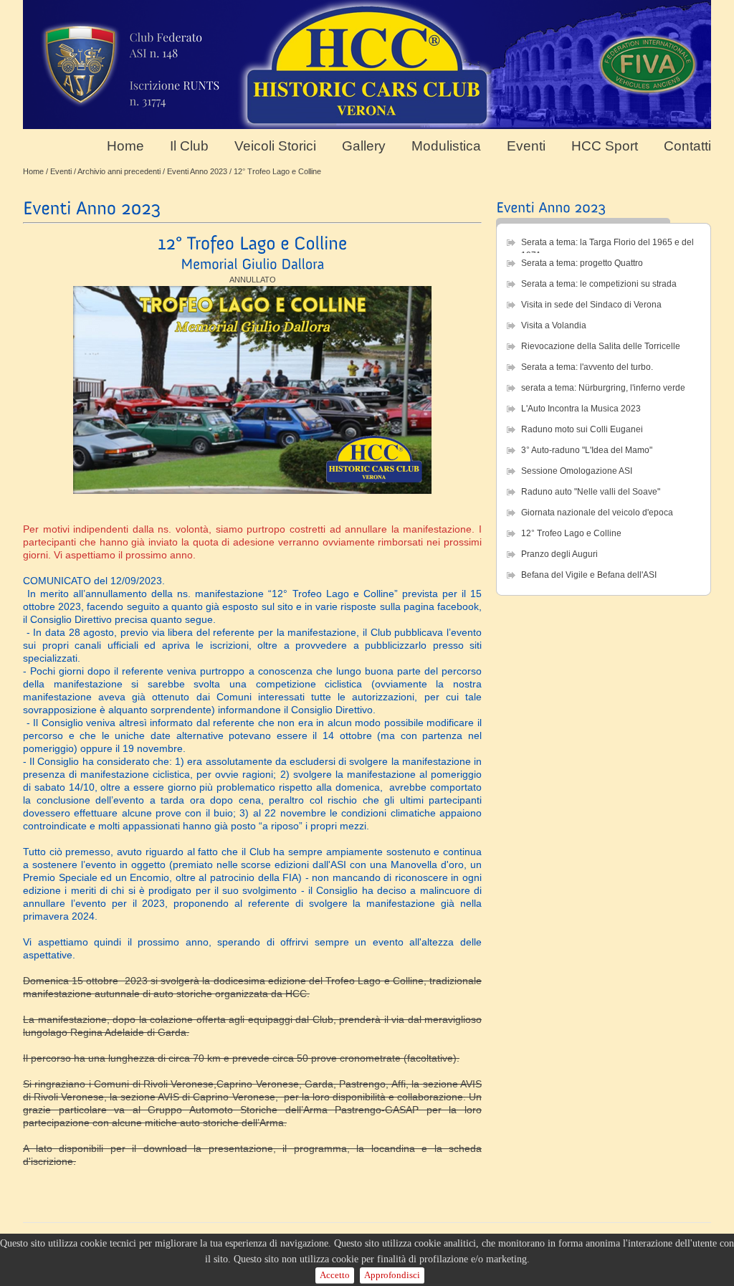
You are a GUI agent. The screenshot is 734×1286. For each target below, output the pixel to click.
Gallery (364, 146)
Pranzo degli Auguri (559, 554)
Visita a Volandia (553, 325)
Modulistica (446, 146)
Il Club (189, 146)
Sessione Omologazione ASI (576, 471)
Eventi (526, 146)
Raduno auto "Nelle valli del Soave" (590, 492)
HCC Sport (604, 146)
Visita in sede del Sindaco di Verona (591, 305)
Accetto (335, 1275)
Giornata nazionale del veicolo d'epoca (597, 513)
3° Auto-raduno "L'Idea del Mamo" (586, 450)
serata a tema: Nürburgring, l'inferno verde (603, 388)
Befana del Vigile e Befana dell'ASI (589, 575)
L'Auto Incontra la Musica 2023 (581, 409)
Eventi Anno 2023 (197, 171)
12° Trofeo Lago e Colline (571, 533)
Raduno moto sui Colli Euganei (582, 429)
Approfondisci (392, 1275)
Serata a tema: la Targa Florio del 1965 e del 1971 (607, 245)
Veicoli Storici (275, 146)
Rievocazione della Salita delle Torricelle (600, 346)
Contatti (687, 146)
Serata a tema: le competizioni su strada (599, 284)
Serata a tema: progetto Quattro (582, 263)
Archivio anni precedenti (119, 171)
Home (125, 146)
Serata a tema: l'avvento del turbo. (587, 367)
